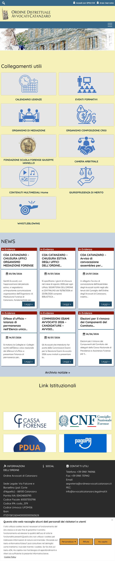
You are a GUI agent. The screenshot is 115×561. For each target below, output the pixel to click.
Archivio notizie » (57, 372)
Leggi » (28, 304)
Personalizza (68, 541)
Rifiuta (86, 541)
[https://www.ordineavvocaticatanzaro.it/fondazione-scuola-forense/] (28, 146)
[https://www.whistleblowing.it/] (28, 208)
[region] (57, 539)
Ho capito (102, 541)
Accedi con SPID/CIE (85, 3)
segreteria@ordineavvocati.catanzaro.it (89, 483)
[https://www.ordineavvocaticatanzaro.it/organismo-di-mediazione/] (28, 115)
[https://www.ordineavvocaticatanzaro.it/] (28, 177)
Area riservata (106, 3)
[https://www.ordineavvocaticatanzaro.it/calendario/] (28, 84)
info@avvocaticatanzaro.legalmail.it (86, 491)
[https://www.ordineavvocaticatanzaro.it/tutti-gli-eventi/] (86, 84)
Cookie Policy (10, 557)
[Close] (112, 520)
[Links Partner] (29, 421)
